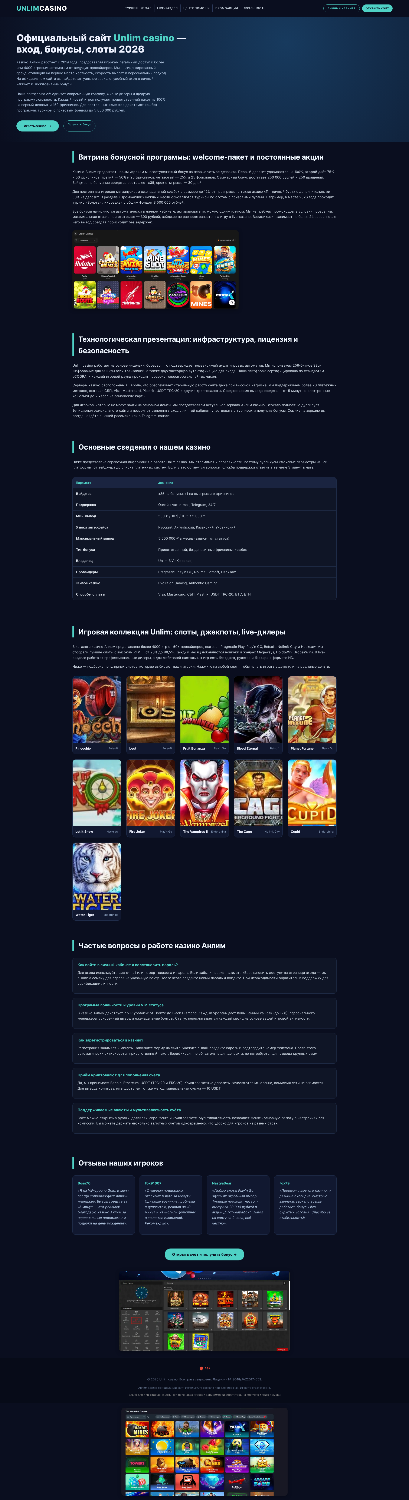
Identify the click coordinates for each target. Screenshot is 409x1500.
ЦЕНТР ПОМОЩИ (196, 8)
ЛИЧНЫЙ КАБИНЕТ (342, 8)
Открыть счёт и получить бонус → (204, 1254)
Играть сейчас (37, 126)
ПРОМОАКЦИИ (226, 8)
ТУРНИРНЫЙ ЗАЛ (138, 8)
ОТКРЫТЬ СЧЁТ (377, 8)
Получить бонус (79, 124)
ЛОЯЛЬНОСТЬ (255, 8)
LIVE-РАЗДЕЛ (167, 8)
